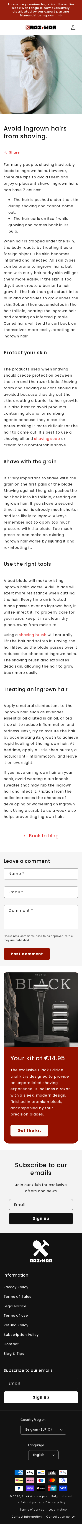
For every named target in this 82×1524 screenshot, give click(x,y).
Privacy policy (56, 1502)
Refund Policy (16, 1325)
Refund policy (31, 1502)
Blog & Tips (14, 1353)
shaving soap (47, 438)
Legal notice (58, 1509)
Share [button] (14, 152)
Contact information (27, 1517)
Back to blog (44, 836)
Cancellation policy (60, 1517)
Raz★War (29, 1496)
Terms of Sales (17, 1296)
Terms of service (32, 1509)
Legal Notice (15, 1306)
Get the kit (29, 1130)
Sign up (41, 1218)
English (38, 1455)
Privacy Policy (16, 1287)
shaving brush (32, 634)
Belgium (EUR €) (39, 1429)
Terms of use (16, 1315)
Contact (11, 1344)
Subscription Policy (21, 1334)
